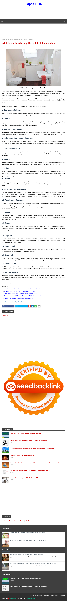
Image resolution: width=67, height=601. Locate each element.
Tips (6, 39)
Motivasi (16, 521)
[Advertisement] (33, 14)
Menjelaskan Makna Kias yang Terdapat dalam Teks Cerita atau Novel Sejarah (32, 448)
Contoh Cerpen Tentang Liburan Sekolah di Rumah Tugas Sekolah (28, 440)
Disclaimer (46, 595)
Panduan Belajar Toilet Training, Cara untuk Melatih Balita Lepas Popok (24, 296)
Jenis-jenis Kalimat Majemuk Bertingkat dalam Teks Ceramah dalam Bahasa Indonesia (34, 463)
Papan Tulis (33, 4)
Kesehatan (28, 521)
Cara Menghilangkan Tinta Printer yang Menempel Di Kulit (20, 291)
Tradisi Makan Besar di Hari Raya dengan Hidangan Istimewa (26, 554)
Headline (12, 301)
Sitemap (32, 595)
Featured (7, 301)
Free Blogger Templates (31, 598)
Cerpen (22, 521)
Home (3, 39)
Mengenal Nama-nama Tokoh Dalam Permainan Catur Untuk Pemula (28, 540)
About (56, 595)
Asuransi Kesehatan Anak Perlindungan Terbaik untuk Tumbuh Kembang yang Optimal (33, 563)
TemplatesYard (14, 598)
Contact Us (62, 595)
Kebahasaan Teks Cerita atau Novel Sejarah (22, 455)
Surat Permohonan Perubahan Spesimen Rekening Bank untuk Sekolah (30, 470)
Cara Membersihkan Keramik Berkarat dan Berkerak (18, 298)
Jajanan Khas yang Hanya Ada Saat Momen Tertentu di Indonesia (27, 532)
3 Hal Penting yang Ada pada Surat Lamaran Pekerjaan (25, 433)
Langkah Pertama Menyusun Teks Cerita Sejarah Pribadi (26, 478)
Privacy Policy (38, 595)
